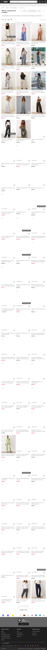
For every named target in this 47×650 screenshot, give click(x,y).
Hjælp (2, 631)
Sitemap (2, 639)
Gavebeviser (34, 632)
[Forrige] (20, 11)
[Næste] (44, 11)
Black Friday (34, 634)
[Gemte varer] (42, 1)
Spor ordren (3, 632)
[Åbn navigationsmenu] (2, 1)
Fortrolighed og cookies (29, 648)
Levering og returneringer (5, 634)
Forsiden (2, 7)
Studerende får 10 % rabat (5, 638)
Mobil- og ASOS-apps (36, 631)
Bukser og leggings (14, 7)
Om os (18, 631)
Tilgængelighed (43, 648)
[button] (15, 645)
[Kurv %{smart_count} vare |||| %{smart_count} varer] (45, 1)
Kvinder (7, 7)
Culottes (39, 10)
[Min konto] (39, 1)
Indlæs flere (23, 609)
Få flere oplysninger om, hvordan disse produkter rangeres (23, 22)
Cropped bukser (23, 10)
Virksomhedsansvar (20, 634)
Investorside (19, 636)
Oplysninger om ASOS (21, 648)
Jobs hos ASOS (19, 632)
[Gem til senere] (14, 39)
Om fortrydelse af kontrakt (5, 636)
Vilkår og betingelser (37, 648)
